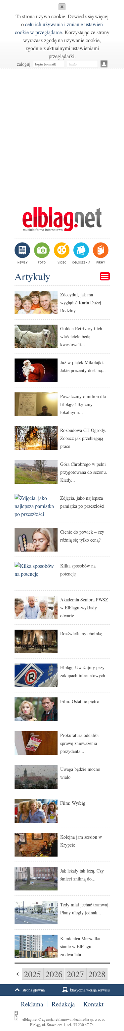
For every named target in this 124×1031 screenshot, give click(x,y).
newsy (23, 252)
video (61, 252)
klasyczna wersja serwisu (90, 989)
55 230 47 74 (83, 1024)
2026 (53, 973)
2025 (32, 973)
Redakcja (63, 1004)
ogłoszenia (80, 252)
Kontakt (93, 1004)
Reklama (32, 1004)
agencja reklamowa (56, 1019)
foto (41, 252)
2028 (96, 973)
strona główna (33, 989)
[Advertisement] (62, 134)
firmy (100, 252)
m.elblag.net (62, 219)
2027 (75, 973)
